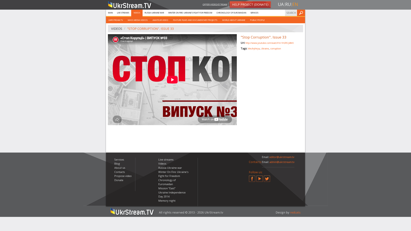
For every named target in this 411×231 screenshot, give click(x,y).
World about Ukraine (233, 20)
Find (301, 13)
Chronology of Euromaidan (231, 12)
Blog (117, 163)
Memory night (166, 200)
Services (254, 12)
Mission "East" (166, 188)
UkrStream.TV (115, 20)
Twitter (267, 177)
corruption (275, 48)
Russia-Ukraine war (154, 12)
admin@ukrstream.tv (281, 162)
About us (119, 168)
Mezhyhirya (254, 48)
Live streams (123, 12)
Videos (137, 12)
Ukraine (265, 48)
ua (281, 4)
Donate (118, 180)
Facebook (252, 177)
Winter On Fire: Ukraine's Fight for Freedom (190, 12)
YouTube (259, 177)
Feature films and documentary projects (195, 20)
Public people (257, 20)
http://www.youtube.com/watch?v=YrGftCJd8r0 (269, 42)
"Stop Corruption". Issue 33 (150, 28)
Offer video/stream (215, 4)
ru (288, 4)
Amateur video (160, 20)
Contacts (119, 172)
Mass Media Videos (138, 20)
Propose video (123, 176)
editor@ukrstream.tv (281, 157)
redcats (295, 212)
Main (110, 12)
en (295, 4)
